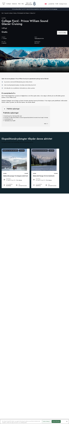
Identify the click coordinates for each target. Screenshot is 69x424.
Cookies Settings (46, 421)
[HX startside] (34, 4)
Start (2, 13)
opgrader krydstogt (8, 13)
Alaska (4, 18)
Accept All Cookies (56, 421)
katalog (14, 13)
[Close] (66, 421)
